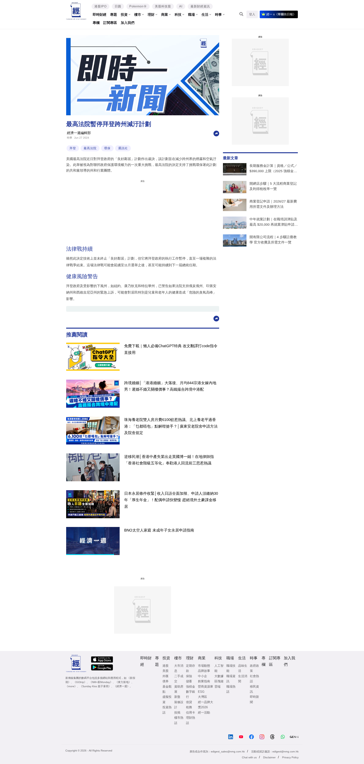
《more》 (71, 686)
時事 (218, 14)
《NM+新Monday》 (101, 682)
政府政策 (254, 668)
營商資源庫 (205, 686)
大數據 (219, 676)
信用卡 (190, 712)
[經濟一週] (76, 11)
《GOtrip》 (80, 682)
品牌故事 (204, 670)
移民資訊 (254, 689)
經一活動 (204, 712)
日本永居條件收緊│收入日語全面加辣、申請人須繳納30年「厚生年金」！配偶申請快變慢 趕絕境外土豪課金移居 (171, 500)
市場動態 (204, 665)
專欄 (96, 23)
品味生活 (242, 668)
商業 (164, 14)
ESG (201, 691)
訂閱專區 (110, 23)
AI (180, 6)
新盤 (177, 696)
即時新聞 (254, 699)
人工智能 (219, 668)
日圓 (118, 6)
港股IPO (100, 6)
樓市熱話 (178, 720)
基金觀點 (167, 689)
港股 (165, 665)
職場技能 (230, 668)
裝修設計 (178, 704)
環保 (107, 148)
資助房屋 (178, 689)
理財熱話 (190, 720)
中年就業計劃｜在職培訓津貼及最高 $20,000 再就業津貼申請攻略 (273, 222)
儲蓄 (189, 681)
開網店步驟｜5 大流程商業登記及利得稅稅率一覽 (273, 186)
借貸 (189, 702)
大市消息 (178, 668)
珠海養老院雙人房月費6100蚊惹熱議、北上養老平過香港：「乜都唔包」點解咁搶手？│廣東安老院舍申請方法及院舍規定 (171, 426)
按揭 (177, 712)
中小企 (202, 676)
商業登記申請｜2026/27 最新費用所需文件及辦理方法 (273, 204)
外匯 (165, 676)
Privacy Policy (290, 757)
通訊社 (123, 148)
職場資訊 (230, 678)
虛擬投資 (167, 699)
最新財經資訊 (200, 6)
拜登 (73, 148)
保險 (189, 676)
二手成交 (178, 678)
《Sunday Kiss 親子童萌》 (95, 686)
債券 (165, 681)
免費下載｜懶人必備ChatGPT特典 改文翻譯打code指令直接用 (170, 349)
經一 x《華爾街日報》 (281, 14)
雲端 (217, 686)
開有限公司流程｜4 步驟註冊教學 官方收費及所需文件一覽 (273, 239)
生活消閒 (242, 678)
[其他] (216, 133)
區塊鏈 (219, 681)
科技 (178, 14)
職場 (191, 14)
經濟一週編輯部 (79, 133)
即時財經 (99, 14)
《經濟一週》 (122, 686)
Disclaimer (269, 757)
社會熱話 (254, 678)
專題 (113, 14)
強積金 (190, 686)
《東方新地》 (123, 682)
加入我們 (127, 23)
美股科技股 (163, 6)
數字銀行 (190, 694)
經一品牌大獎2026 (205, 704)
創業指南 (204, 681)
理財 (151, 14)
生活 (205, 14)
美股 (165, 670)
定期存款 (190, 668)
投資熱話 (167, 710)
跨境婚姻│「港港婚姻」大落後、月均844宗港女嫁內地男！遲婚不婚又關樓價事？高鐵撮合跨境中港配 (170, 386)
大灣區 (202, 696)
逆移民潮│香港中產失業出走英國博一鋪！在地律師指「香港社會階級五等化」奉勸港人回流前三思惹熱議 (169, 460)
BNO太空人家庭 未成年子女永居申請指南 (159, 530)
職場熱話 (230, 689)
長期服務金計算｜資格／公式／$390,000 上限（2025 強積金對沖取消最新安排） (273, 169)
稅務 (189, 707)
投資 (124, 14)
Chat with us (249, 757)
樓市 (137, 14)
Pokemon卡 (138, 6)
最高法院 (90, 148)
